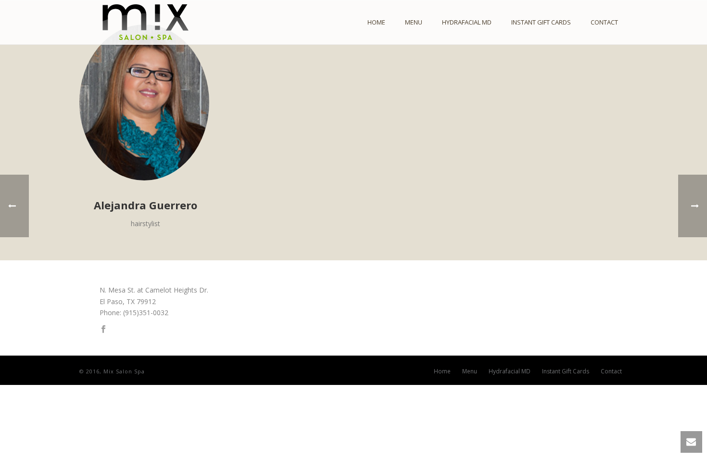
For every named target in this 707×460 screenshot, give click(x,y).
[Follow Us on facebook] (103, 329)
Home (376, 22)
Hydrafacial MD (467, 22)
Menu (413, 22)
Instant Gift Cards (541, 22)
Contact (604, 22)
